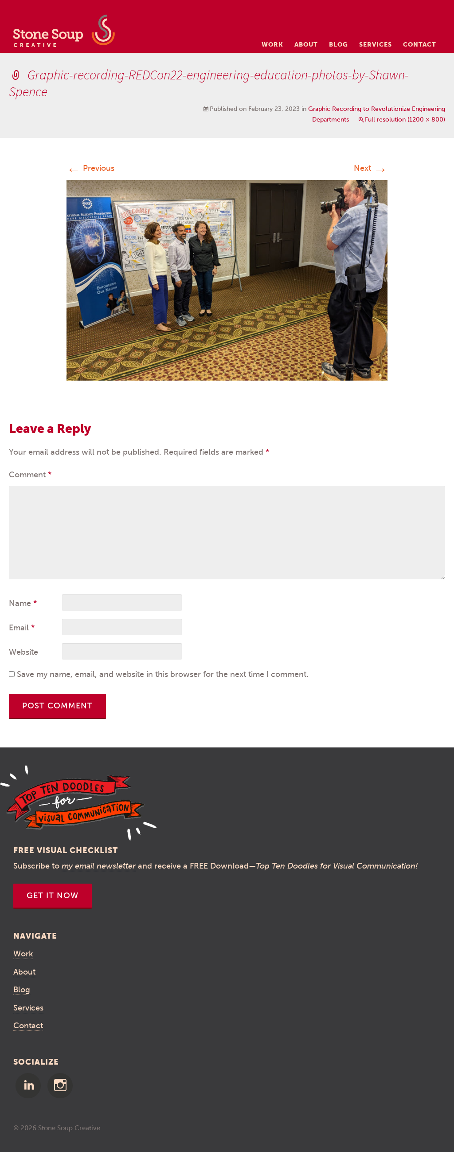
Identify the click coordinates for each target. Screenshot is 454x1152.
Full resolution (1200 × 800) (405, 119)
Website (23, 652)
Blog (338, 44)
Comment (30, 475)
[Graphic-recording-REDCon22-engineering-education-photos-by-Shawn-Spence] (227, 280)
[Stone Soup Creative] (64, 33)
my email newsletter (99, 866)
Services (375, 44)
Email (22, 628)
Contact (419, 44)
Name (23, 603)
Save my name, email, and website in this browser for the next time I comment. (163, 674)
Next (370, 168)
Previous (90, 168)
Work (272, 44)
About (306, 44)
